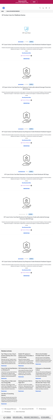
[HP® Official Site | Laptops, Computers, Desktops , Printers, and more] (3, 7)
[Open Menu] (49, 7)
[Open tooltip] (31, 56)
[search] (40, 7)
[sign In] (46, 7)
